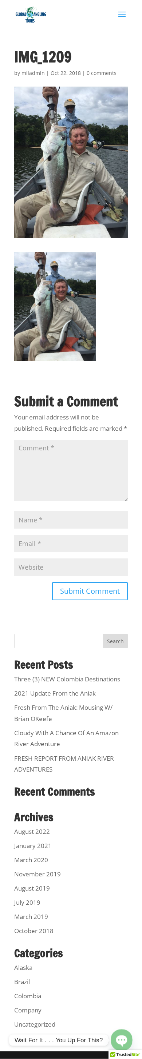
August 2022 (32, 831)
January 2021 (33, 845)
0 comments (102, 72)
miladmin (33, 72)
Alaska (23, 967)
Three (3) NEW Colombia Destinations (67, 679)
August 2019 (32, 888)
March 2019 (31, 916)
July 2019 (27, 902)
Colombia (27, 996)
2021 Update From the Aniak (55, 693)
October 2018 (34, 931)
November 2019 (37, 874)
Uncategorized (34, 1024)
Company (28, 1010)
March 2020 (31, 860)
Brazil (22, 982)
